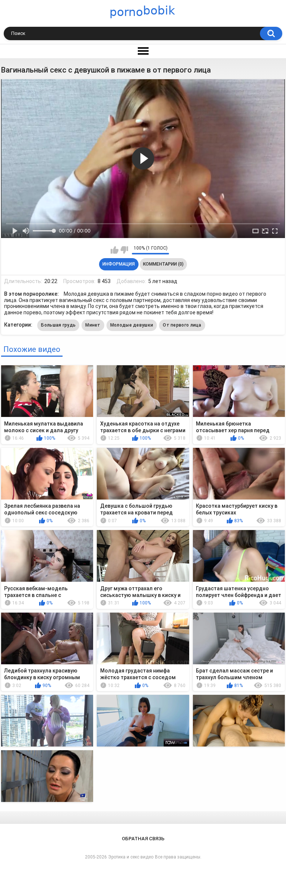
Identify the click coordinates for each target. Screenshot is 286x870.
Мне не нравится (124, 250)
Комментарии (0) (163, 264)
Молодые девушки (131, 325)
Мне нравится (114, 250)
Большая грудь (58, 325)
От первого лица (182, 325)
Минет (93, 325)
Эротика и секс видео (130, 857)
